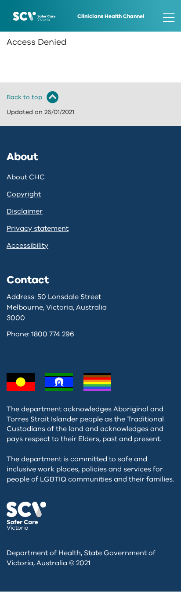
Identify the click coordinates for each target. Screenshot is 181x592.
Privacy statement (38, 228)
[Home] (34, 15)
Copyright (24, 194)
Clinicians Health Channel (110, 16)
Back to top (24, 97)
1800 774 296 (52, 334)
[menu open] (168, 17)
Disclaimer (25, 211)
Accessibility (27, 245)
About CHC (26, 177)
